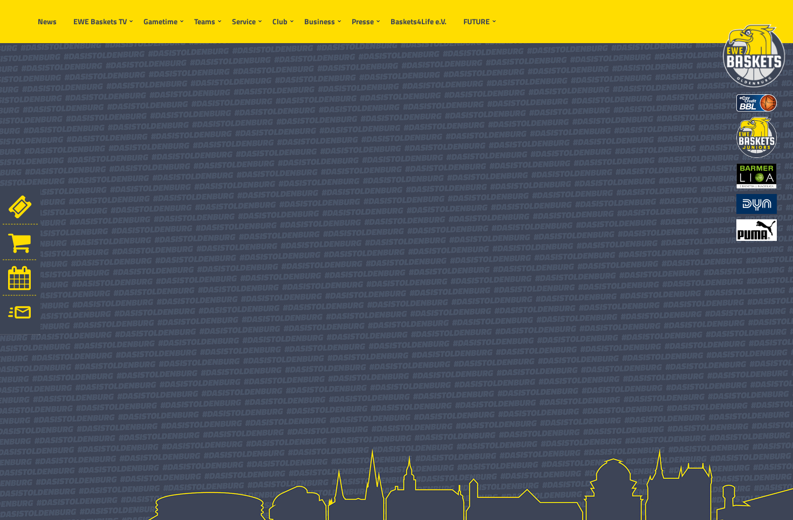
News (47, 21)
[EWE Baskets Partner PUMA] (756, 228)
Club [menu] (280, 21)
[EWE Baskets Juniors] (756, 136)
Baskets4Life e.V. (419, 21)
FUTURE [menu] (476, 21)
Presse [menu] (363, 21)
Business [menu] (319, 21)
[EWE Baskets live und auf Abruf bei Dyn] (756, 203)
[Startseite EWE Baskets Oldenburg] (754, 55)
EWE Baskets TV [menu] (100, 21)
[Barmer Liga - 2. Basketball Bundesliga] (756, 175)
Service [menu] (244, 21)
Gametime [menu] (160, 21)
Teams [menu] (204, 21)
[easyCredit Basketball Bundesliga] (756, 101)
